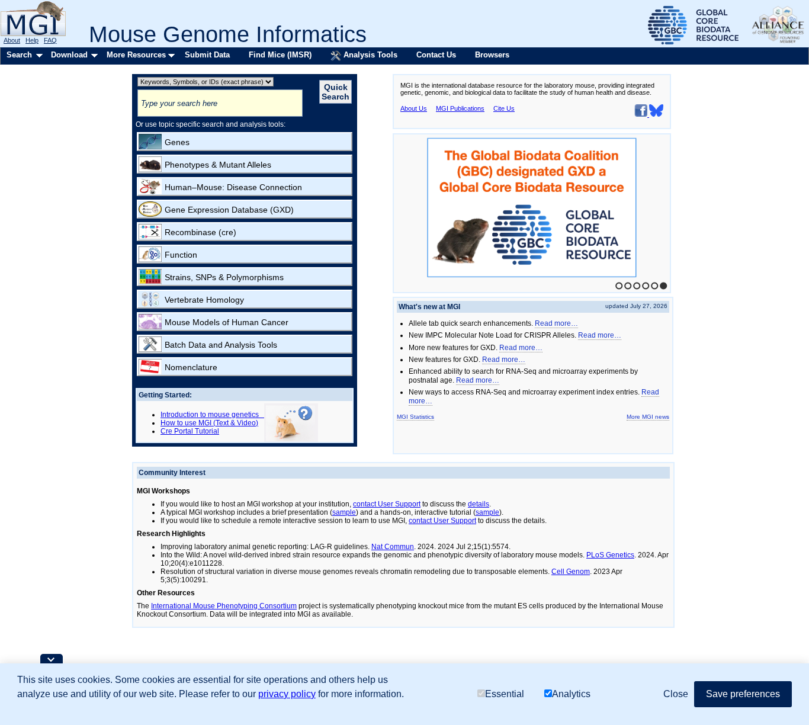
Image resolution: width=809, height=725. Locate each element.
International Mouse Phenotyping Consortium (224, 606)
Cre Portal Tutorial (189, 431)
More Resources (136, 54)
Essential (504, 694)
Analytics (571, 694)
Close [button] (675, 694)
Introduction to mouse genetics (212, 414)
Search (19, 54)
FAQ (50, 40)
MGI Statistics (415, 416)
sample (344, 512)
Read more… (556, 323)
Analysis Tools (369, 54)
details (478, 504)
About (12, 40)
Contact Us (436, 54)
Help (31, 40)
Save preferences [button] (743, 694)
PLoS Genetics (610, 555)
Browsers (492, 54)
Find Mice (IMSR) (280, 54)
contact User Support (386, 504)
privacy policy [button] (287, 694)
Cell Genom (570, 571)
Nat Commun (392, 547)
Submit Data (207, 54)
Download (69, 54)
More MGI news (648, 416)
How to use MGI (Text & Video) (209, 423)
